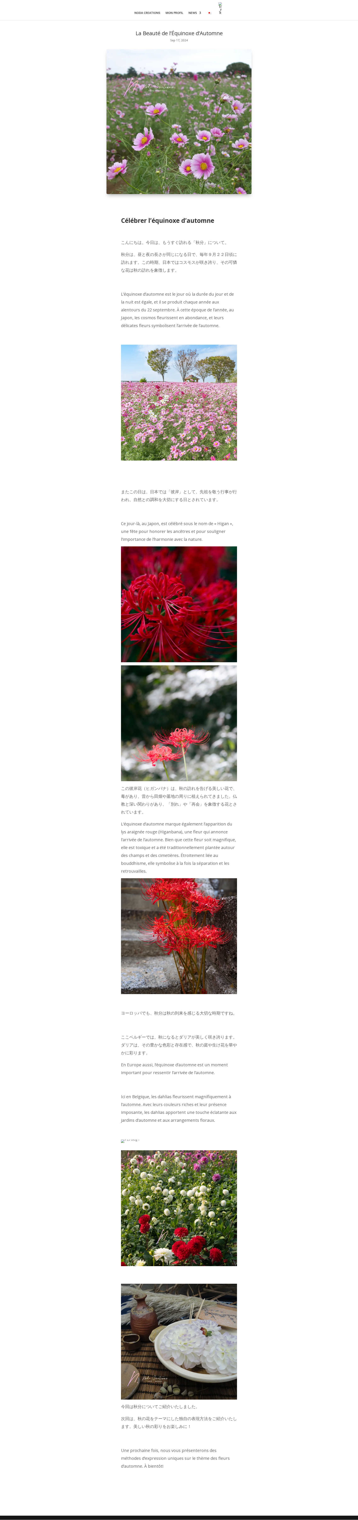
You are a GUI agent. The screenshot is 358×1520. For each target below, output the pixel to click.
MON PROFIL (174, 13)
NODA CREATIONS (147, 13)
